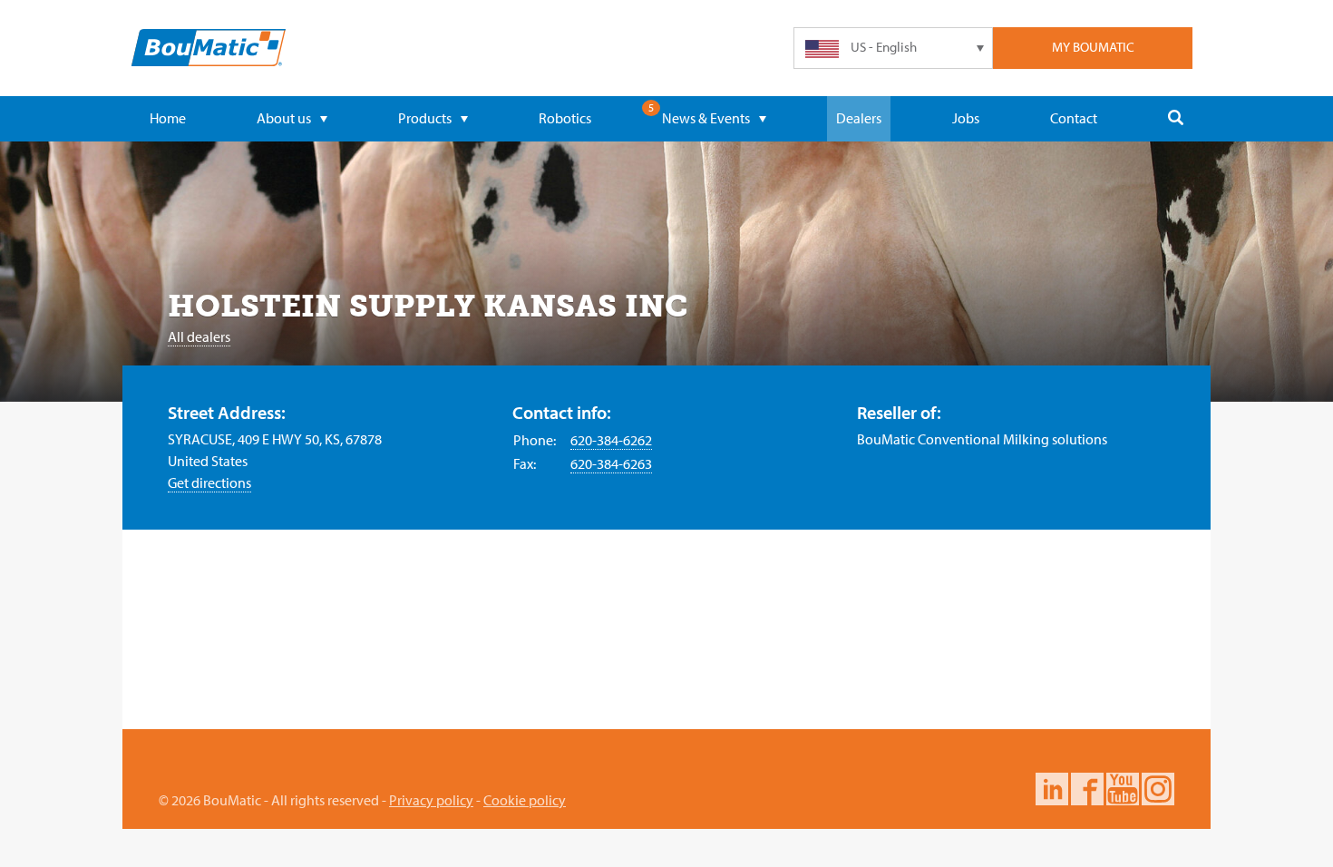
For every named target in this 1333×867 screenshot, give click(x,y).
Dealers (858, 118)
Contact (1073, 118)
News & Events (706, 118)
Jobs (965, 118)
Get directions (209, 482)
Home (168, 118)
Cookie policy (524, 800)
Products (425, 118)
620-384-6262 (611, 440)
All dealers (199, 336)
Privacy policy (431, 800)
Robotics (565, 118)
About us (284, 118)
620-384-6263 (611, 463)
